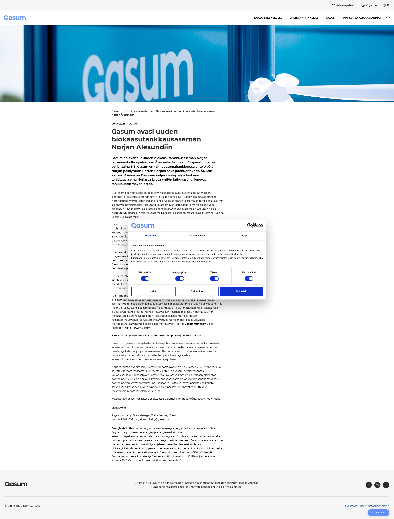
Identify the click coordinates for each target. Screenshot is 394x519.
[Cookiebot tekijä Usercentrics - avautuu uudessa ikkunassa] (249, 225)
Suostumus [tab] (151, 235)
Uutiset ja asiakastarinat (362, 17)
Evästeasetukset (355, 506)
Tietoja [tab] (243, 235)
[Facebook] (369, 485)
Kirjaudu (371, 5)
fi (388, 5)
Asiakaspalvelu (345, 5)
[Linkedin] (377, 485)
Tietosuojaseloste (378, 506)
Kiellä (153, 291)
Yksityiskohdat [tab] (197, 235)
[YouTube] (386, 485)
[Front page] (15, 17)
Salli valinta (197, 291)
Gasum (116, 111)
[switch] (179, 278)
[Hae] (388, 18)
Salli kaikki (241, 291)
